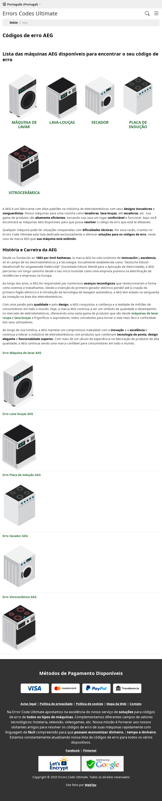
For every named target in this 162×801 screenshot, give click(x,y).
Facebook (73, 750)
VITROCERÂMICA (24, 192)
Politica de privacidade (56, 704)
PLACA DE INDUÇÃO (138, 124)
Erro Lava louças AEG (18, 414)
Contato (136, 704)
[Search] (147, 13)
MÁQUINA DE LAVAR (24, 124)
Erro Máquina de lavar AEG (22, 353)
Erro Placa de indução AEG (22, 475)
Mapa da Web (116, 704)
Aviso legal (28, 704)
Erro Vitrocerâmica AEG (19, 597)
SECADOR (100, 122)
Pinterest (89, 750)
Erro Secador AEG (15, 536)
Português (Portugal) (22, 4)
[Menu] (156, 13)
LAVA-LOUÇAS (62, 122)
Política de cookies (89, 704)
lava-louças (23, 318)
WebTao (90, 785)
